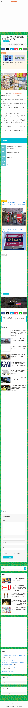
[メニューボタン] (1, 1)
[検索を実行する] (25, 568)
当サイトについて (18, 703)
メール (4, 542)
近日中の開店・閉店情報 (7, 660)
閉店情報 (6, 41)
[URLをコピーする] (25, 49)
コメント (5, 520)
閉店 (3, 41)
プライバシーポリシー (10, 703)
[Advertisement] (14, 18)
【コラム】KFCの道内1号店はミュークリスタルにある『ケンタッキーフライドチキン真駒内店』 (13, 204)
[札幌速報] (14, 1)
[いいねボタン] (3, 255)
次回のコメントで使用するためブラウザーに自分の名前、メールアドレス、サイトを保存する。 (14, 552)
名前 (4, 537)
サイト (4, 547)
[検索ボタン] (26, 1)
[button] (3, 49)
